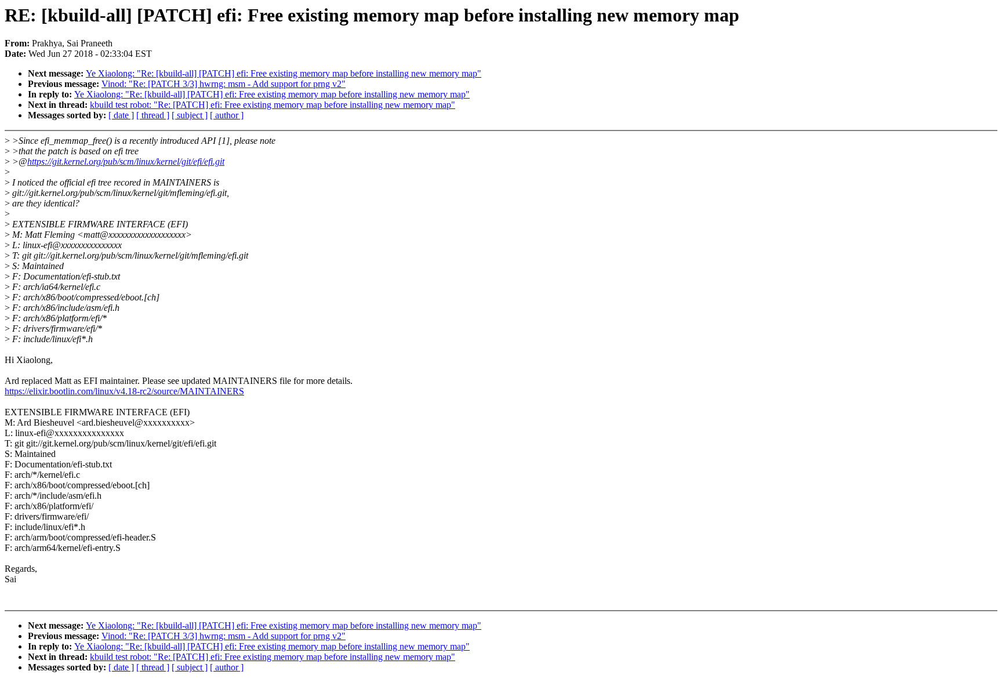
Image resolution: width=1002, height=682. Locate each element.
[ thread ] (152, 115)
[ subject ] (190, 115)
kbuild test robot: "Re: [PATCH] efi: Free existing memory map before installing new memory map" (272, 105)
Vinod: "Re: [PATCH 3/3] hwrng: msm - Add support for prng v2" (223, 84)
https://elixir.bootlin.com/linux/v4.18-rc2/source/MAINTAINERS (124, 391)
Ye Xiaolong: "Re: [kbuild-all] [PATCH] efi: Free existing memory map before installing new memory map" (283, 73)
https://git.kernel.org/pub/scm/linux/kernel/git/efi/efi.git (125, 161)
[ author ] (227, 115)
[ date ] (121, 115)
